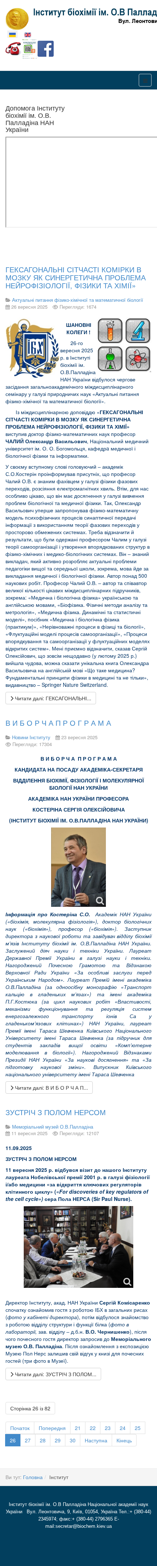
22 (93, 1427)
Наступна (96, 1440)
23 (108, 1427)
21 (78, 1427)
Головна (33, 1477)
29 (58, 1440)
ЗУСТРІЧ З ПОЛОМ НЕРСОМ (55, 1112)
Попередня (52, 1427)
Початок (20, 1427)
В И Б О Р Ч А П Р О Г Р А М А (58, 722)
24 (123, 1427)
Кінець (124, 1440)
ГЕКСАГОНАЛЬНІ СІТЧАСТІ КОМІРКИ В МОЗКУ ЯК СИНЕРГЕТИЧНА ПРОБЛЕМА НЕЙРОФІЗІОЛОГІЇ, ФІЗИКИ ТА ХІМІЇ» (75, 277)
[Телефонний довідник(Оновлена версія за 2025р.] (13, 48)
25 (138, 1427)
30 (73, 1440)
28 (43, 1440)
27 (28, 1440)
